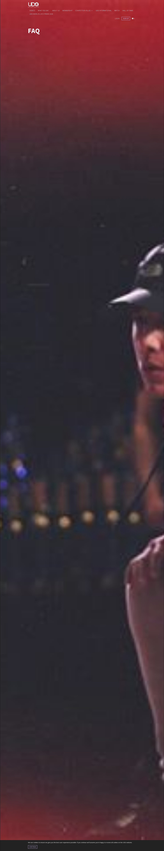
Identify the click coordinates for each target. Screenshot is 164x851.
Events (32, 11)
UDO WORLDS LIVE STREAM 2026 (41, 14)
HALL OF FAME (127, 11)
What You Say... (43, 11)
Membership (67, 11)
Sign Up (126, 18)
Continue (32, 847)
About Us (56, 11)
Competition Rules (83, 11)
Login (117, 18)
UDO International (104, 11)
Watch (117, 11)
